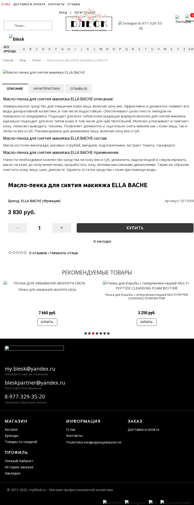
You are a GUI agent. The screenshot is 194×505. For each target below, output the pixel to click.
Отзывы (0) (78, 88)
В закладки (102, 241)
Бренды (11, 435)
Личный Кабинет (19, 460)
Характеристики (46, 88)
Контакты (74, 435)
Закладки (12, 473)
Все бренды (10, 49)
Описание (15, 88)
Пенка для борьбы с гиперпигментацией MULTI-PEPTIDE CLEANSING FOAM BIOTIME (146, 296)
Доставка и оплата (143, 429)
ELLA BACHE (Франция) (40, 200)
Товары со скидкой (21, 441)
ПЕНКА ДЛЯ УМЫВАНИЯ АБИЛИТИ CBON (47, 290)
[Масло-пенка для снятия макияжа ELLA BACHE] (96, 72)
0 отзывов (38, 252)
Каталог (11, 429)
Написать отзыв (64, 252)
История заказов (19, 467)
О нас (71, 429)
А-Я (190, 49)
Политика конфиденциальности (93, 442)
